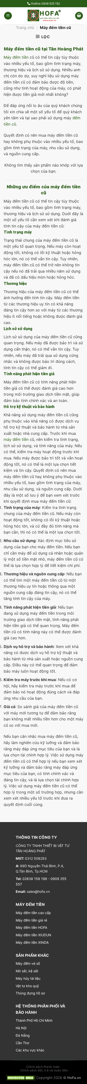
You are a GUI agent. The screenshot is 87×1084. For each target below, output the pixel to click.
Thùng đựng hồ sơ (30, 993)
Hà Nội (21, 1028)
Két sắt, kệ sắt (27, 971)
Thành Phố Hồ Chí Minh (34, 1020)
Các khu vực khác (30, 1050)
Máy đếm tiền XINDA (32, 942)
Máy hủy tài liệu (28, 978)
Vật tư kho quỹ (27, 986)
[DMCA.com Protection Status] (20, 1078)
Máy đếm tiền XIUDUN (33, 935)
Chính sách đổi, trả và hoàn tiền (44, 1070)
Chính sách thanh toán (43, 1067)
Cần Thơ (22, 1043)
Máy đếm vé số (28, 963)
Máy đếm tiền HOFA (31, 927)
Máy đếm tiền (16, 57)
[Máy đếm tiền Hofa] (43, 15)
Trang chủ (25, 27)
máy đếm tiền (16, 439)
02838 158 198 (34, 879)
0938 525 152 (50, 3)
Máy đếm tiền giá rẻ (31, 920)
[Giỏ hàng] (79, 16)
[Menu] (8, 16)
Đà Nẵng (23, 1035)
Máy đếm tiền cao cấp (33, 913)
